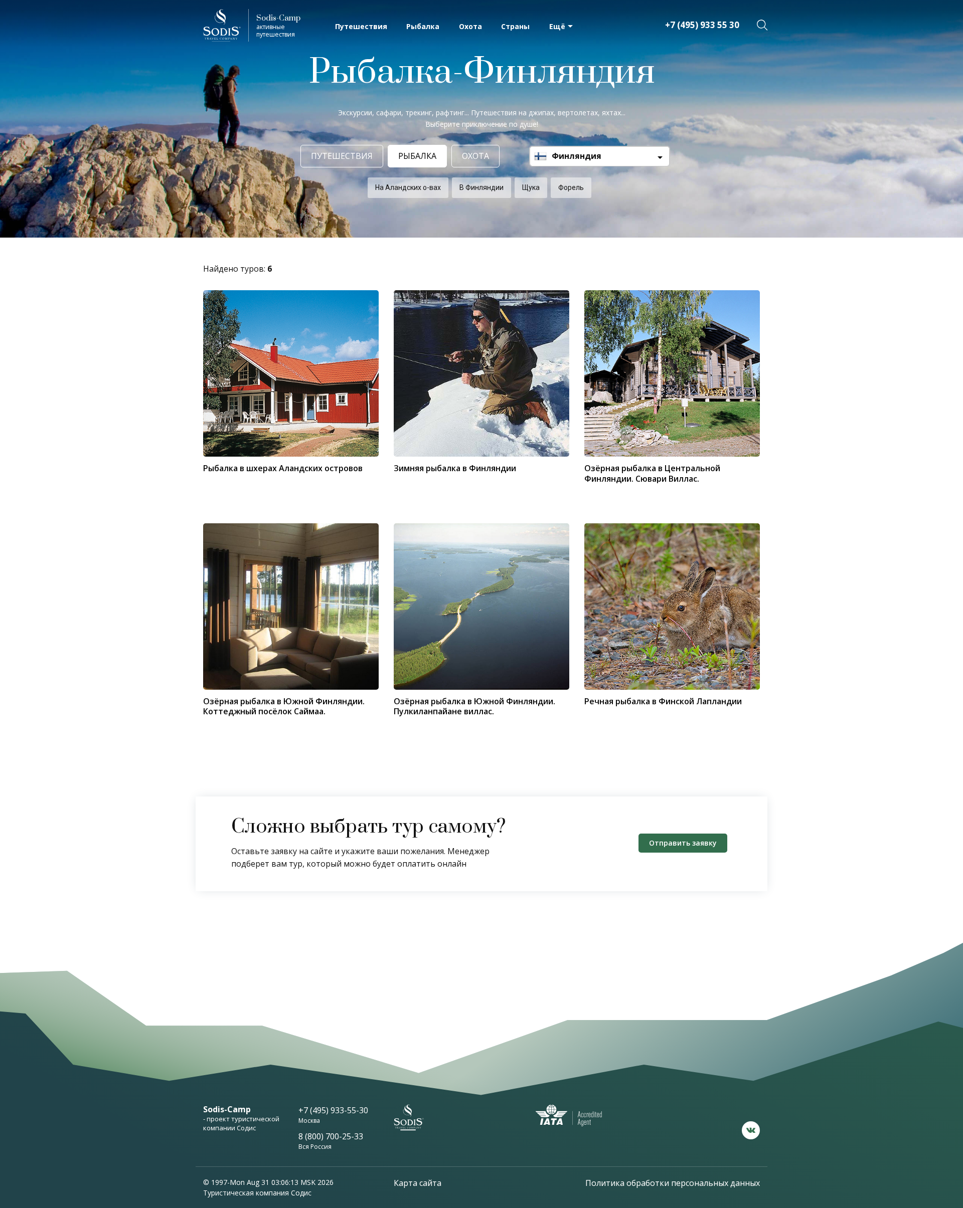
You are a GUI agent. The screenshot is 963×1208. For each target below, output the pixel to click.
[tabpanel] (291, 606)
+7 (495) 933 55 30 (702, 25)
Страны (515, 26)
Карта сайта (417, 1182)
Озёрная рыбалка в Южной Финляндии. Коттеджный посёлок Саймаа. (284, 706)
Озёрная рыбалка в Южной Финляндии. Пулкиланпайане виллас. (474, 706)
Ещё (557, 26)
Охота (470, 26)
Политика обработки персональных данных (672, 1182)
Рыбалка (422, 26)
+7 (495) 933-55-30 (333, 1110)
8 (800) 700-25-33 (330, 1136)
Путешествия (361, 26)
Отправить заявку (683, 843)
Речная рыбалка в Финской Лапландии (663, 701)
